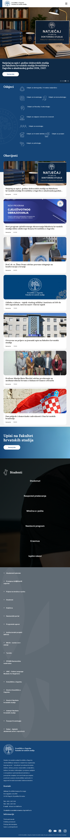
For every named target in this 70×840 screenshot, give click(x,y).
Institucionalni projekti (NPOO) (13, 633)
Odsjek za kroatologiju (34, 97)
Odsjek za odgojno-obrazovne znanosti (40, 117)
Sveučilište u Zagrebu (14, 682)
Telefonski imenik (9, 819)
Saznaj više (8, 194)
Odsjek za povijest (58, 134)
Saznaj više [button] (10, 74)
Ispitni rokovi (35, 556)
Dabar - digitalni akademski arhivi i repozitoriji (14, 730)
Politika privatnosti (9, 822)
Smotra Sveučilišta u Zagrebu (12, 691)
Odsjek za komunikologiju (57, 97)
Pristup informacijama (10, 824)
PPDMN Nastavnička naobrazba (12, 662)
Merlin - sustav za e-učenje (12, 644)
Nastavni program (35, 526)
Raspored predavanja (35, 496)
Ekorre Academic (62, 835)
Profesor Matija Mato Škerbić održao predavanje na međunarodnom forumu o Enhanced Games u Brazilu (30, 379)
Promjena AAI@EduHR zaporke (13, 582)
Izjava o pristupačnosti (11, 827)
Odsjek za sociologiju (36, 126)
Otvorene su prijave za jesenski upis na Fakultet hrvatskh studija (32, 341)
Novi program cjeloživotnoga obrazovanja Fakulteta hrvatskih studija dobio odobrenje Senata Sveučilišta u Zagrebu (34, 227)
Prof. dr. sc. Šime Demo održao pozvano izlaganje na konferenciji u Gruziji (29, 265)
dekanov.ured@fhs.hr (15, 806)
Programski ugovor (13, 624)
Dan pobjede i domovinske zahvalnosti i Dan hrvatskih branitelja (31, 417)
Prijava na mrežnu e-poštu (15, 592)
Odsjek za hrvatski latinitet (35, 134)
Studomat (35, 481)
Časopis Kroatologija (13, 721)
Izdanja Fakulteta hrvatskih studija (11, 712)
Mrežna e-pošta (35, 511)
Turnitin (9, 653)
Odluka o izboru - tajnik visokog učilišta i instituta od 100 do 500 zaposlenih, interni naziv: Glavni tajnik (33, 303)
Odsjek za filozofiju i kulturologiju (38, 107)
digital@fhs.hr (27, 810)
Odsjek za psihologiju (34, 143)
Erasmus (35, 541)
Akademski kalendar (13, 573)
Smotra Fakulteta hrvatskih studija (11, 701)
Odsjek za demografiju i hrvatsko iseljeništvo (42, 88)
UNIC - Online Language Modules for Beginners (13, 673)
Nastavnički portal (12, 616)
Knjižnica (9, 608)
